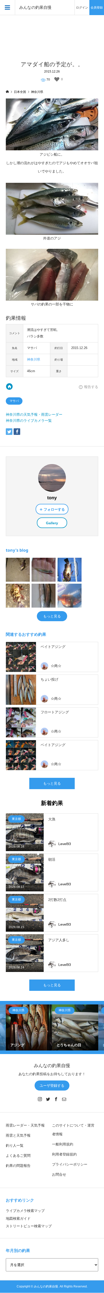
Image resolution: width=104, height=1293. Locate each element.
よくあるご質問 (18, 1156)
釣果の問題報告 (18, 1166)
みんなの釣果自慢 (35, 7)
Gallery (52, 523)
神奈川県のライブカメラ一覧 (29, 420)
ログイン (82, 7)
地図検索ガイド (18, 1218)
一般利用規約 (62, 1144)
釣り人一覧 (14, 1145)
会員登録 (97, 7)
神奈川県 (33, 359)
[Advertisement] (52, 35)
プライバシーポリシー (69, 1164)
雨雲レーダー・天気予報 (25, 1125)
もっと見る (52, 616)
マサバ (14, 401)
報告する (91, 387)
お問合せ (59, 1174)
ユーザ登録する (52, 1086)
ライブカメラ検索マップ (25, 1211)
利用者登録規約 (64, 1154)
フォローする (54, 509)
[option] (29, 1027)
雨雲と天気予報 (18, 1135)
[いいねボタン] (57, 79)
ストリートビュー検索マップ (29, 1226)
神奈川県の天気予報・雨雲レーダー (34, 414)
